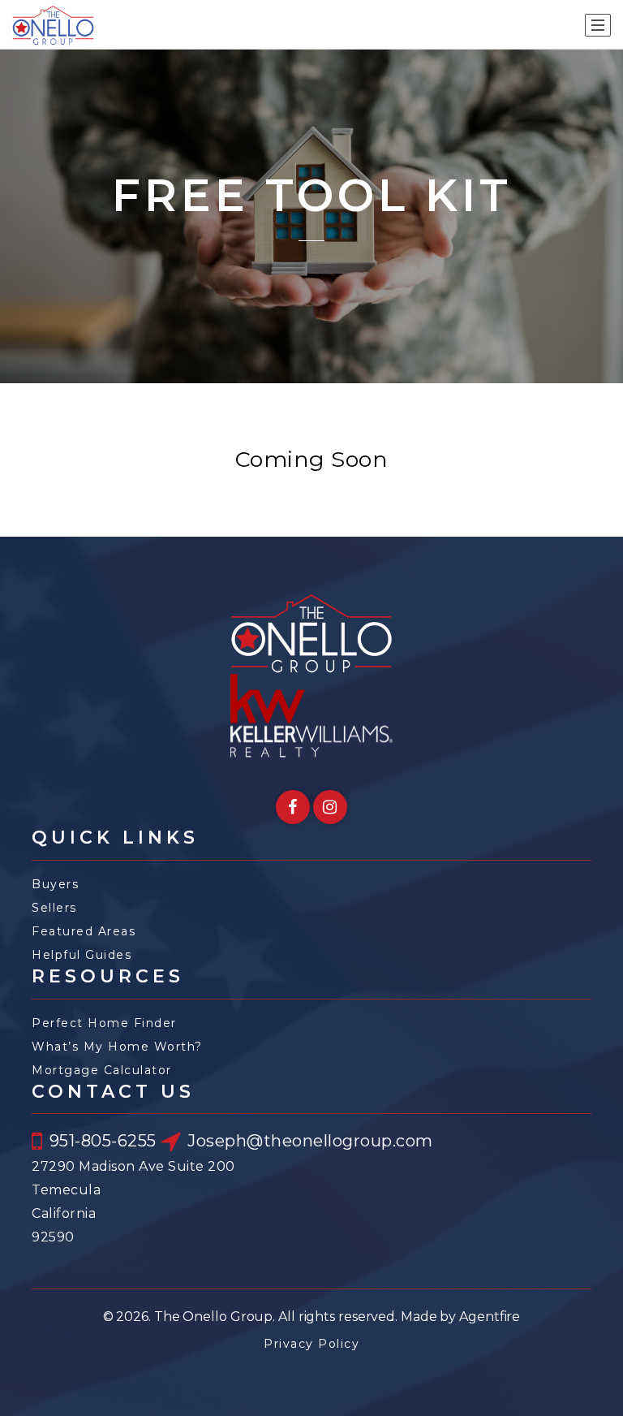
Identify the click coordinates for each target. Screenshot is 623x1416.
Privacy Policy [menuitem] (311, 1343)
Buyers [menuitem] (55, 884)
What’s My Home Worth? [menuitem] (117, 1046)
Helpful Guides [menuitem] (81, 955)
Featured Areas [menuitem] (83, 931)
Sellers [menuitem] (54, 907)
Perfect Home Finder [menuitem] (104, 1023)
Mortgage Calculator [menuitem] (102, 1070)
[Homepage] (53, 25)
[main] (311, 293)
